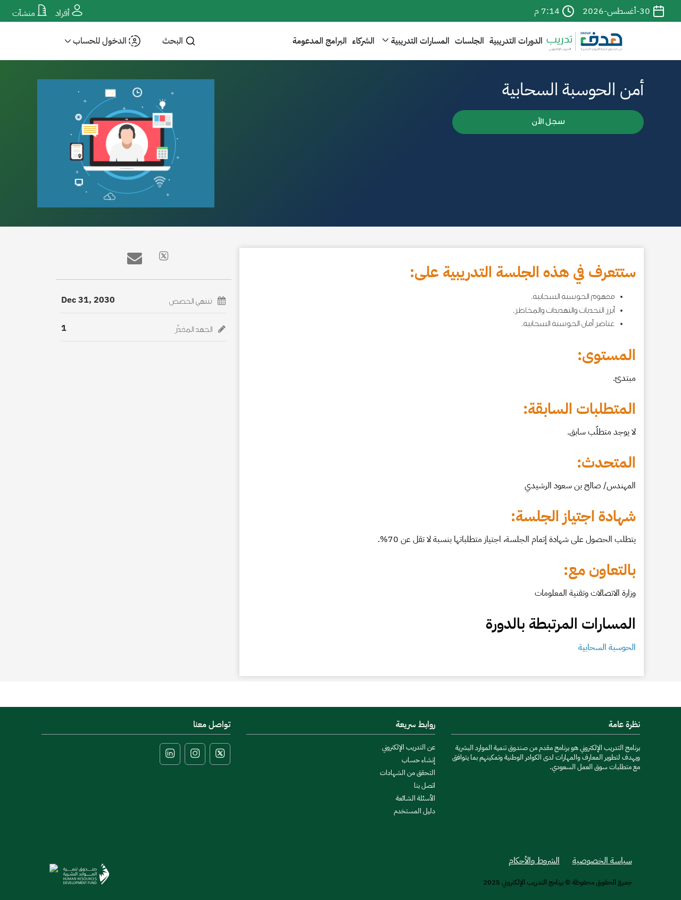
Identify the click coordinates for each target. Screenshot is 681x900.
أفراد (63, 13)
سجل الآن (548, 121)
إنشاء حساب (418, 760)
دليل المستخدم (414, 811)
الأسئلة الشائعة (415, 798)
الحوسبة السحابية (607, 647)
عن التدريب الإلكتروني (408, 747)
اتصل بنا (424, 785)
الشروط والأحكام (534, 860)
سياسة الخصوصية (602, 860)
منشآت (24, 13)
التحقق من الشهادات (407, 773)
